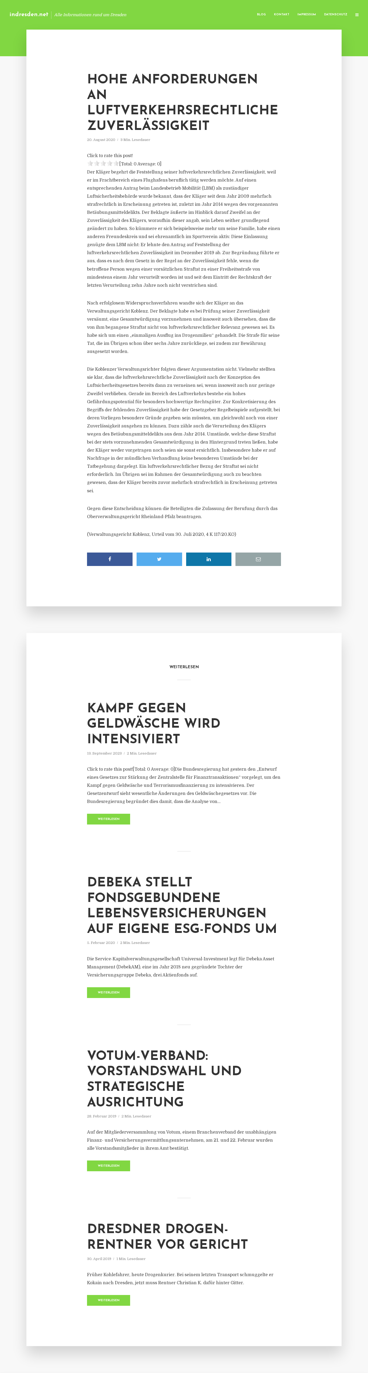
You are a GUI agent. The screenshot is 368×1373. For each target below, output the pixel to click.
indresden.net (28, 14)
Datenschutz (335, 14)
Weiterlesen (109, 819)
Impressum (306, 14)
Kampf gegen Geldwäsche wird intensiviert (153, 724)
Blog (261, 14)
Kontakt (281, 14)
